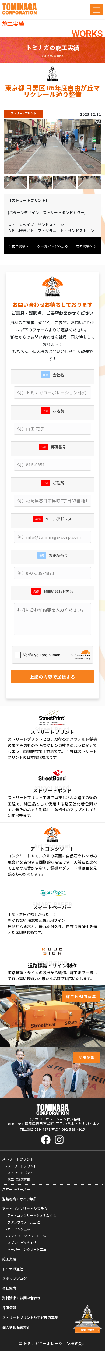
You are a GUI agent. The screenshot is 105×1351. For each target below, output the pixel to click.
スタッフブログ (14, 1278)
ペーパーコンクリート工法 (27, 1249)
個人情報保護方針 (16, 1327)
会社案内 (9, 1288)
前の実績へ (20, 246)
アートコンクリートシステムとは (32, 1215)
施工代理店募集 (19, 1179)
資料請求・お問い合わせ (21, 1297)
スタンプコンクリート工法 (27, 1235)
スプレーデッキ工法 (22, 1242)
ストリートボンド (20, 1172)
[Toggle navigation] (96, 9)
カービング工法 (19, 1228)
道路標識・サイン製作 (19, 1198)
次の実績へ (85, 246)
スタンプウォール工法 (24, 1222)
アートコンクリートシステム (24, 1208)
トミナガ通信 (12, 1268)
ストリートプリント (18, 1159)
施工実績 (9, 1258)
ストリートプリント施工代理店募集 (30, 1317)
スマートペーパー (16, 1189)
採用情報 (9, 1307)
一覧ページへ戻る (54, 246)
